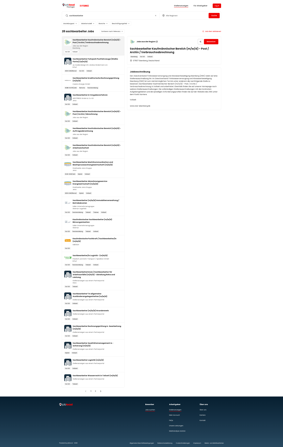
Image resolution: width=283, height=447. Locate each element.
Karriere (203, 415)
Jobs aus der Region (146, 41)
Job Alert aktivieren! (213, 31)
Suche (214, 15)
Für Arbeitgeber (200, 5)
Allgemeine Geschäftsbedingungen (142, 443)
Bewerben (211, 41)
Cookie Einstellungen (183, 443)
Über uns (203, 410)
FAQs (171, 420)
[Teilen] (200, 41)
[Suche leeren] (156, 15)
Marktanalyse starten (177, 431)
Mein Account (174, 415)
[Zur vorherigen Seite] (85, 391)
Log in (217, 6)
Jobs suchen (150, 410)
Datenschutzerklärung (164, 443)
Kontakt (203, 420)
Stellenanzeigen (181, 5)
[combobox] (110, 15)
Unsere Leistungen (176, 426)
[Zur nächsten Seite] (100, 391)
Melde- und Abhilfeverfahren (214, 443)
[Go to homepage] (68, 6)
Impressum (197, 443)
